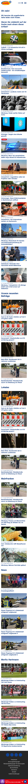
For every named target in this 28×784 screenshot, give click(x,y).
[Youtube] (16, 755)
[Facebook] (7, 755)
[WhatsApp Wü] (20, 755)
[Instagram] (12, 755)
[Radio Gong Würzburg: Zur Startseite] (6, 3)
